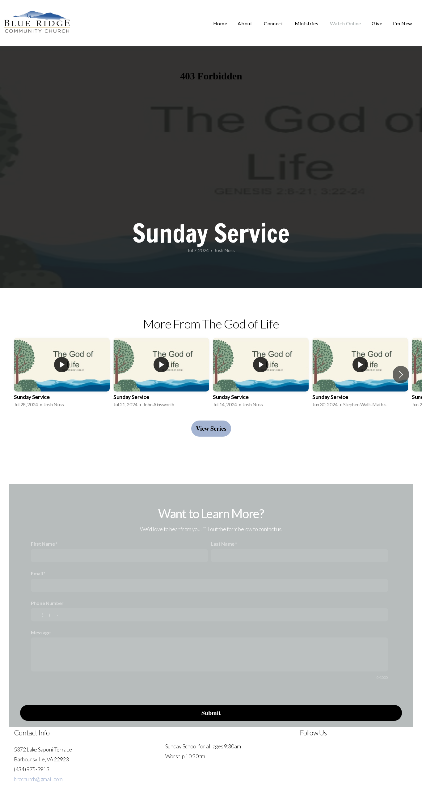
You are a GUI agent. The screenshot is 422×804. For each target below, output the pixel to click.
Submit (211, 712)
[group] (62, 374)
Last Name (222, 544)
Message (41, 632)
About (245, 23)
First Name (43, 544)
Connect (274, 23)
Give (377, 23)
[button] (401, 374)
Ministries (307, 23)
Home (220, 23)
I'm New (402, 23)
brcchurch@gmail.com (38, 779)
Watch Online (345, 23)
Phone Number (47, 603)
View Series (211, 428)
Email (37, 573)
